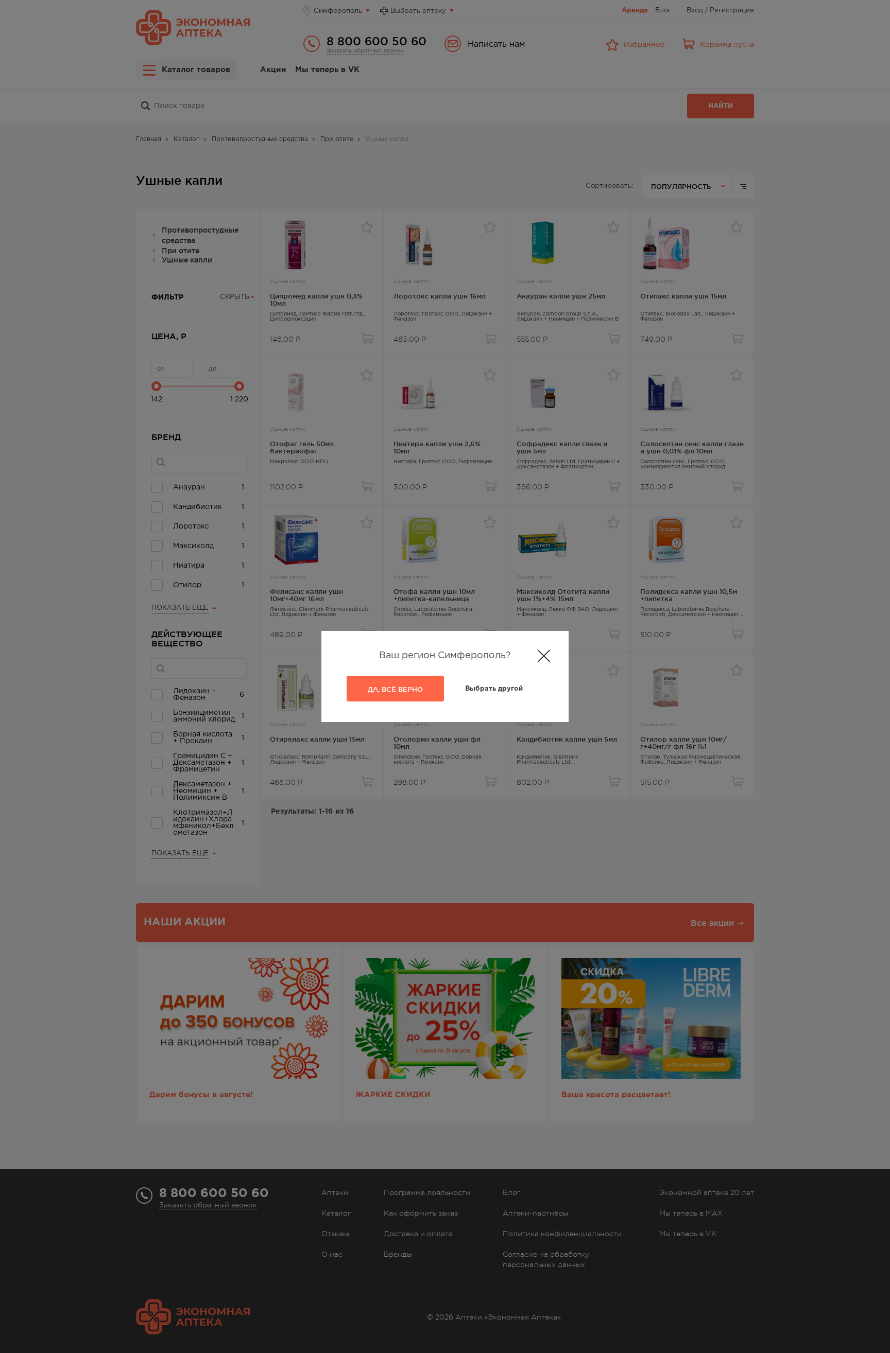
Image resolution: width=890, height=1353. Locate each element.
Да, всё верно (395, 689)
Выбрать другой (494, 689)
